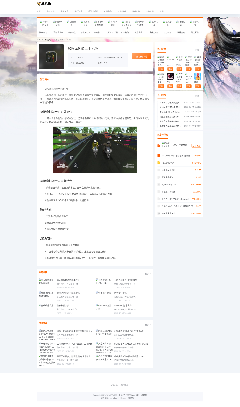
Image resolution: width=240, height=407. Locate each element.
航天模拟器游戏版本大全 (68, 280)
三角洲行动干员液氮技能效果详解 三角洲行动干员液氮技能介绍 (170, 102)
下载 (161, 69)
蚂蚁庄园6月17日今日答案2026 (128, 356)
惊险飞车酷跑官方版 (197, 82)
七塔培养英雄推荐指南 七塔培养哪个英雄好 (171, 126)
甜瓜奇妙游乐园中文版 (161, 65)
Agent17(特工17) (169, 184)
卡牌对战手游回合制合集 (125, 280)
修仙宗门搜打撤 (100, 32)
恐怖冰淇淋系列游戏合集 (68, 292)
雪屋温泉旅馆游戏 (188, 65)
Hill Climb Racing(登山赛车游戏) (176, 155)
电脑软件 (108, 11)
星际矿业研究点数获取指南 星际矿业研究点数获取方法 (75, 356)
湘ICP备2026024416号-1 (130, 395)
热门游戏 (78, 11)
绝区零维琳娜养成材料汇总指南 (170, 116)
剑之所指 (195, 32)
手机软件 (50, 11)
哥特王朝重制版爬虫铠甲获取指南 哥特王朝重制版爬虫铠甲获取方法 (75, 331)
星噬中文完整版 (168, 192)
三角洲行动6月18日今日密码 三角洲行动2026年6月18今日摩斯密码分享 (75, 343)
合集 (162, 11)
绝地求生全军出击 (169, 213)
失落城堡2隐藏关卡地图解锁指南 (171, 112)
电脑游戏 (122, 11)
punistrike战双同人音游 (188, 82)
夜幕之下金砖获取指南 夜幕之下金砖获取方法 (170, 121)
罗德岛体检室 (179, 65)
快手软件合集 (120, 292)
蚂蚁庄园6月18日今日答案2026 (128, 331)
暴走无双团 (85, 32)
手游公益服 (93, 11)
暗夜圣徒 (72, 32)
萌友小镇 (154, 32)
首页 (39, 11)
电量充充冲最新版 (161, 82)
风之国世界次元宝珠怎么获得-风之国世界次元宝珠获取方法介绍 (132, 343)
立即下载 (143, 56)
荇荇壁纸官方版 (179, 82)
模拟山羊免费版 (168, 170)
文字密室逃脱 (140, 32)
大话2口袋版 (112, 32)
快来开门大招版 (45, 32)
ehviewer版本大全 (123, 305)
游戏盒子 (136, 11)
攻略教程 (150, 11)
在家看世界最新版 (170, 82)
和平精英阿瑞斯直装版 (127, 32)
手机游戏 (64, 11)
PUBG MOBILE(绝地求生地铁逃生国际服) (178, 206)
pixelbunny (170, 65)
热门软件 (114, 385)
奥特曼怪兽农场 (197, 65)
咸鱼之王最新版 (180, 145)
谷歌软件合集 (63, 305)
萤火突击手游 (167, 177)
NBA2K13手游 (168, 163)
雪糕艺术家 (58, 32)
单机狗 (144, 395)
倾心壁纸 (167, 32)
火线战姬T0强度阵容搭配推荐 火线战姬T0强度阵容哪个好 (170, 107)
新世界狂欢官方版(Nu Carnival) (175, 199)
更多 (147, 273)
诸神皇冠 (181, 32)
